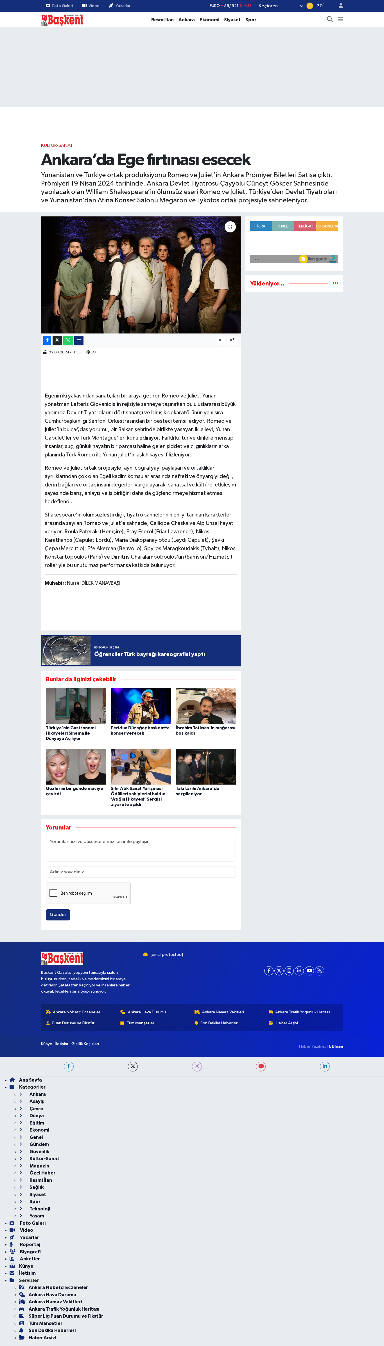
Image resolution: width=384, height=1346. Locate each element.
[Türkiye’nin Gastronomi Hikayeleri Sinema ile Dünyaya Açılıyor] (76, 705)
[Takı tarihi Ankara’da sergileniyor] (206, 766)
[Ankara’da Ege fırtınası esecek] (141, 274)
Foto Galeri (62, 6)
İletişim (61, 1044)
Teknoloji (39, 1208)
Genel (36, 1137)
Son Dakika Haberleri (219, 1023)
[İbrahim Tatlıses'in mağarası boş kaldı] (206, 705)
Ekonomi (209, 19)
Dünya (36, 1115)
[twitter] (133, 1066)
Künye (46, 1044)
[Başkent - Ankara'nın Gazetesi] (62, 19)
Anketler (29, 1258)
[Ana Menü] (340, 20)
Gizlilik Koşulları (85, 1044)
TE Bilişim (335, 1046)
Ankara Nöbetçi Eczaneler (76, 1012)
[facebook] (69, 1066)
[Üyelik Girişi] (338, 6)
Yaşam (36, 1216)
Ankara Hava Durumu (147, 1012)
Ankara (187, 19)
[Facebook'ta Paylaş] (47, 340)
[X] (279, 970)
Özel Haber (42, 1173)
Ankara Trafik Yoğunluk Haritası (303, 1012)
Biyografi (30, 1251)
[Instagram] (289, 970)
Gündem (39, 1144)
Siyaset (232, 19)
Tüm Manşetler (140, 1023)
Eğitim (36, 1123)
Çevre (36, 1108)
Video (94, 6)
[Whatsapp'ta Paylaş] (68, 340)
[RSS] (319, 970)
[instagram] (197, 1066)
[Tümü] (335, 283)
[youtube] (261, 1066)
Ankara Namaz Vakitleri (223, 1012)
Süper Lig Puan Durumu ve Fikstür (66, 1316)
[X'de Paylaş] (57, 340)
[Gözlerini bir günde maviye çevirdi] (76, 766)
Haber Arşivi (287, 1023)
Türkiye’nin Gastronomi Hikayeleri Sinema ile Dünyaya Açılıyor (71, 733)
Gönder (58, 914)
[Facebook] (269, 970)
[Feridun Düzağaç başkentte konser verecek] (141, 705)
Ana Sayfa (30, 1080)
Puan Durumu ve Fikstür (73, 1023)
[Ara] (330, 20)
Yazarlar (123, 6)
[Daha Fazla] (78, 340)
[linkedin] (325, 1066)
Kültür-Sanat (57, 145)
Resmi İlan (162, 19)
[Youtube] (309, 970)
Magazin (39, 1166)
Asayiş (36, 1101)
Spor (250, 19)
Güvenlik (39, 1151)
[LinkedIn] (299, 970)
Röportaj (29, 1244)
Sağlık (36, 1187)
